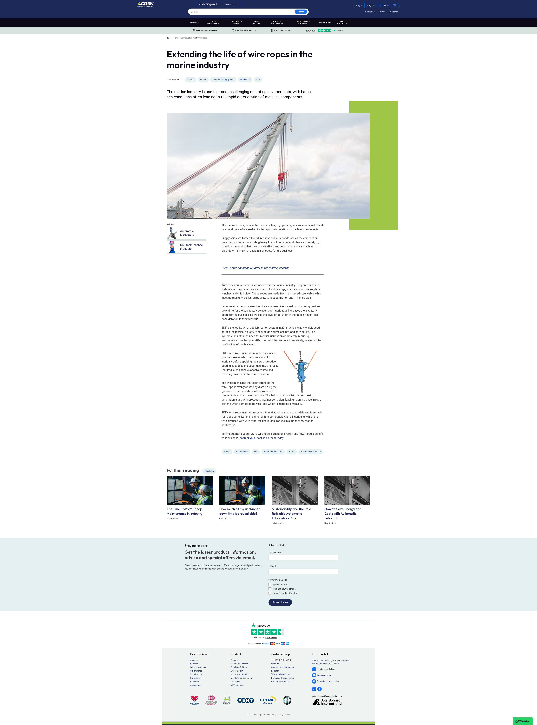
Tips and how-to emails (284, 589)
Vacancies (194, 681)
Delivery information (280, 681)
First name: (274, 552)
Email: (272, 566)
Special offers (280, 584)
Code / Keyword (208, 4)
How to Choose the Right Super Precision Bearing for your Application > (330, 662)
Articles (190, 80)
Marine (203, 80)
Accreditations (196, 685)
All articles (209, 471)
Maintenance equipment (303, 22)
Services (382, 12)
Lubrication (325, 22)
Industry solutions (198, 667)
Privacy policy (259, 715)
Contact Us (370, 12)
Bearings (194, 22)
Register (371, 5)
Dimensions (229, 4)
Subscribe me (280, 602)
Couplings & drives (236, 22)
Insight (175, 38)
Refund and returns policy (282, 678)
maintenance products (311, 452)
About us (194, 660)
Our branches (196, 671)
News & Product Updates (285, 593)
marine (227, 452)
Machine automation (277, 22)
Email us (275, 664)
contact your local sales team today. (262, 438)
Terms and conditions (280, 674)
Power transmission (212, 22)
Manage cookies (284, 715)
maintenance (242, 452)
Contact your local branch (282, 667)
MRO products (342, 22)
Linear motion (256, 22)
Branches (393, 12)
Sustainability (196, 674)
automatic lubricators (273, 452)
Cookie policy (271, 715)
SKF (258, 80)
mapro (292, 452)
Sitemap (250, 715)
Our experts (195, 678)
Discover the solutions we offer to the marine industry (255, 268)
